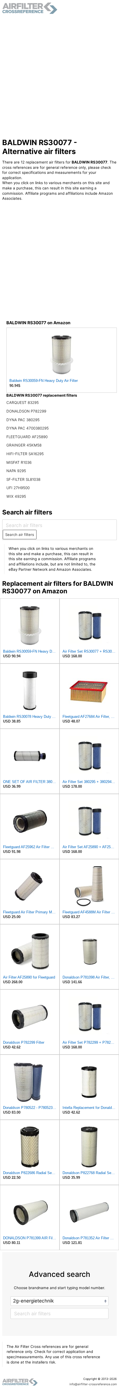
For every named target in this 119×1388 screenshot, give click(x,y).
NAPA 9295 (16, 471)
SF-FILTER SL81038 (23, 479)
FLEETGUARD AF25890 (27, 437)
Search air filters (19, 534)
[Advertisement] (59, 76)
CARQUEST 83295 (22, 402)
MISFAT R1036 (19, 462)
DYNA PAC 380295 (23, 420)
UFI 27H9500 (18, 488)
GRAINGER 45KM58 (24, 445)
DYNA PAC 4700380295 (27, 428)
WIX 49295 (16, 496)
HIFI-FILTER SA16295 (25, 454)
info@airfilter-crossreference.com (93, 1384)
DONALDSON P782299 (26, 411)
